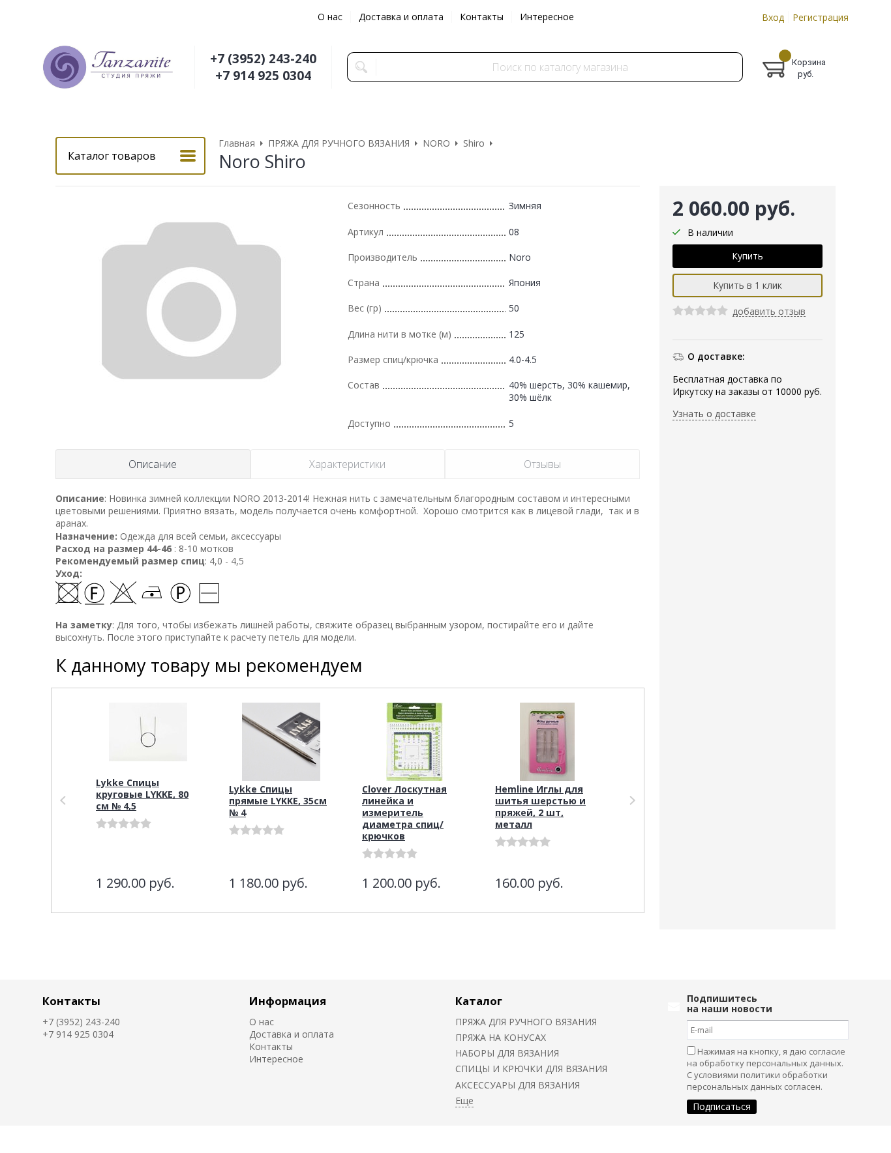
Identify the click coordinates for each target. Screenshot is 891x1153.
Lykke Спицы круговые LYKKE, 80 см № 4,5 (142, 794)
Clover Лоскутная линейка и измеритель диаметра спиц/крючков (404, 812)
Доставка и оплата (401, 16)
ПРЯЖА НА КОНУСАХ (500, 1037)
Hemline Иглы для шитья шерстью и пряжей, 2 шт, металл (540, 806)
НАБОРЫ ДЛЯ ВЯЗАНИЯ (507, 1053)
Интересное (547, 16)
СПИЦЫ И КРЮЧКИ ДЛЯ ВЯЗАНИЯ (531, 1068)
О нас (330, 16)
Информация (287, 1000)
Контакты (482, 16)
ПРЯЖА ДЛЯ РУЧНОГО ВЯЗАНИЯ (526, 1021)
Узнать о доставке (714, 414)
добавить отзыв (769, 312)
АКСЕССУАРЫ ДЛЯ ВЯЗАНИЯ (517, 1085)
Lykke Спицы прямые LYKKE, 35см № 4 (278, 801)
